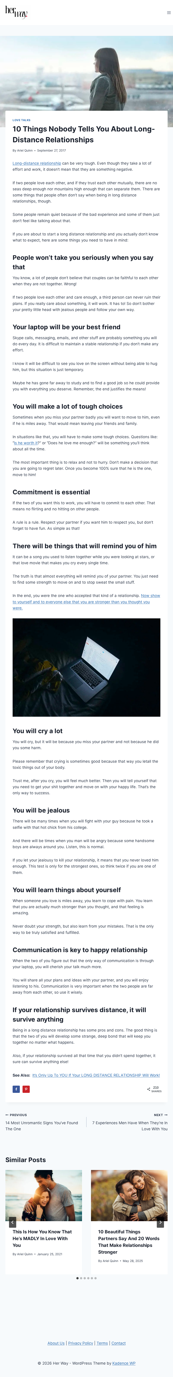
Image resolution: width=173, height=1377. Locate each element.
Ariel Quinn (25, 150)
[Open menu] (169, 12)
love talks (22, 120)
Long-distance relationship (37, 163)
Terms (102, 1343)
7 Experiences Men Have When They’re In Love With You (130, 1122)
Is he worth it (26, 443)
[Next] (160, 1222)
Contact (119, 1343)
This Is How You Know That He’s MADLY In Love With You (42, 1238)
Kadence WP (124, 1363)
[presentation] (43, 1195)
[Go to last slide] (12, 1222)
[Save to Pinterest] (26, 1089)
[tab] (77, 1278)
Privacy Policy (80, 1343)
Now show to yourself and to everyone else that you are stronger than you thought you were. (86, 601)
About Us (56, 1343)
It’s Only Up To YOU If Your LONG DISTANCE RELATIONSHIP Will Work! (96, 1075)
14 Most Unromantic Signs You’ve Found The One (41, 1122)
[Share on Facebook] (16, 1089)
